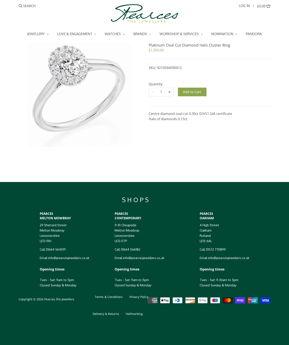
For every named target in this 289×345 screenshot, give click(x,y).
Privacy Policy (138, 297)
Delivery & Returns (106, 314)
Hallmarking (134, 314)
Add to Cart (192, 92)
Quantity (155, 84)
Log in (244, 5)
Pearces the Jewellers (59, 299)
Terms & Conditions (109, 297)
